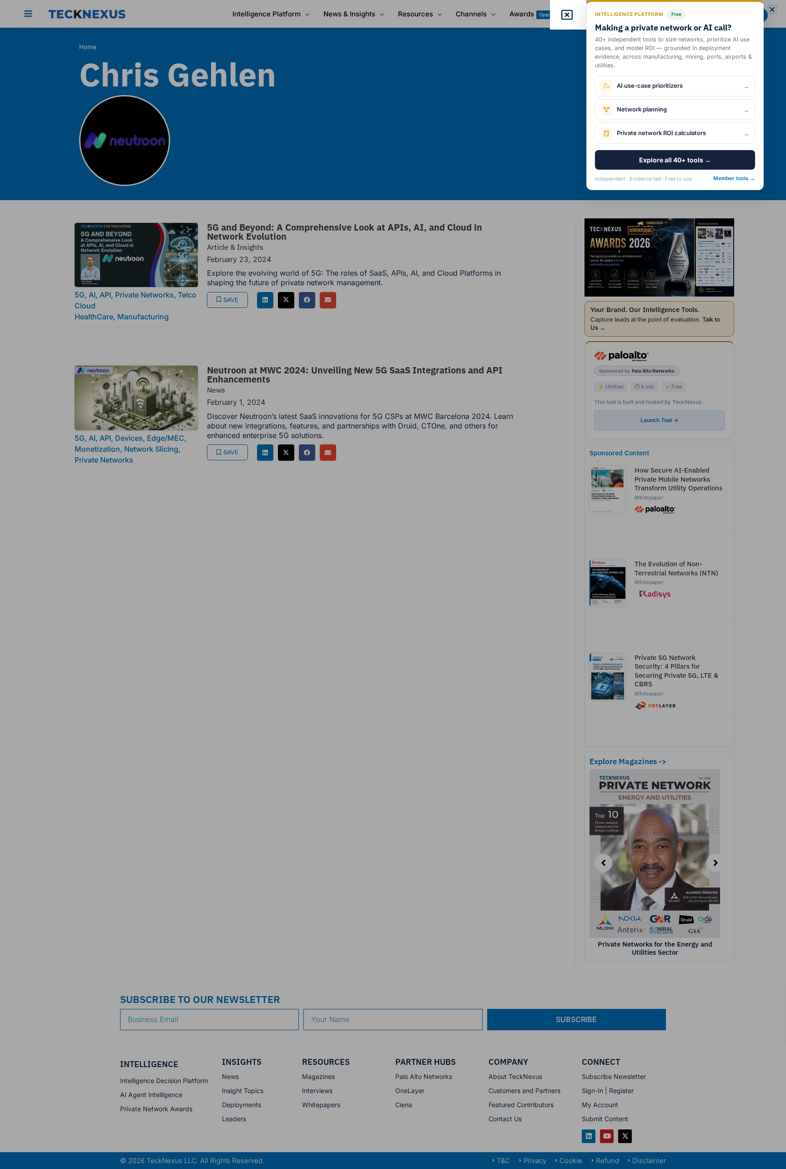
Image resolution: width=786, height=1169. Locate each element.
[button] (772, 9)
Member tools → (734, 178)
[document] (393, 584)
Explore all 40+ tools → (675, 160)
